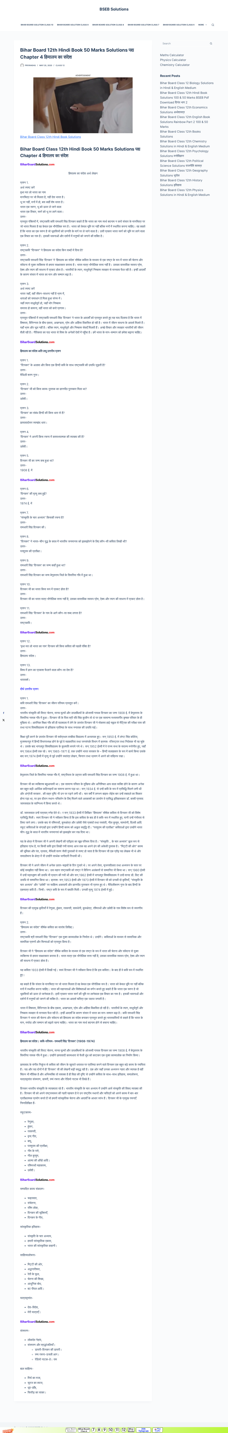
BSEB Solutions (114, 9)
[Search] (213, 25)
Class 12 (60, 65)
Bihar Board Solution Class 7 (143, 25)
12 (123, 1430)
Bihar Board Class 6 (83, 1430)
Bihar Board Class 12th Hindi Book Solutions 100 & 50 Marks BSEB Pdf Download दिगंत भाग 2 (184, 97)
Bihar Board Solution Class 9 (73, 25)
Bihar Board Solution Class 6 (178, 25)
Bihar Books (131, 1430)
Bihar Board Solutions (70, 1430)
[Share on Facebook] (3, 713)
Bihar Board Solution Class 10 (37, 25)
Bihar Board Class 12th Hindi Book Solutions (50, 137)
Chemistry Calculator (175, 65)
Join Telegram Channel (143, 1430)
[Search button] (211, 43)
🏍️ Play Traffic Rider (157, 1430)
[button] (114, 1430)
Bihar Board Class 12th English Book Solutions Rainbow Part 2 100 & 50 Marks (185, 122)
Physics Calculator (173, 60)
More (201, 25)
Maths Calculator (172, 55)
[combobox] (184, 43)
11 (117, 1430)
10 (110, 1430)
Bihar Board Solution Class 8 (108, 25)
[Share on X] (3, 720)
